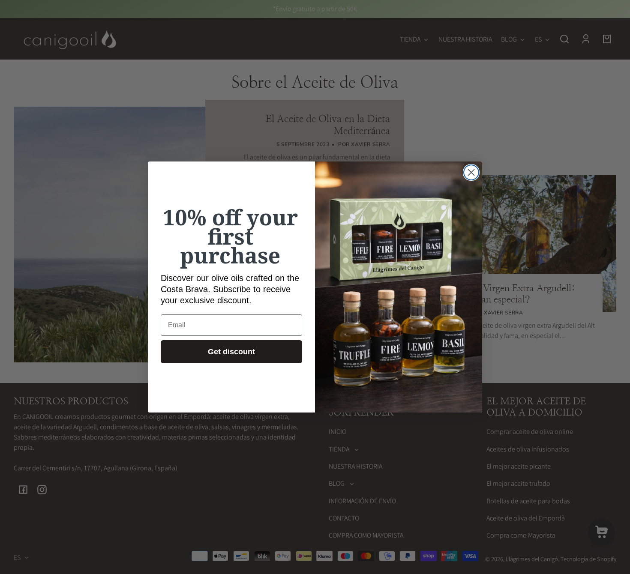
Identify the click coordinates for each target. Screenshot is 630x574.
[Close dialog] (471, 172)
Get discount (231, 351)
